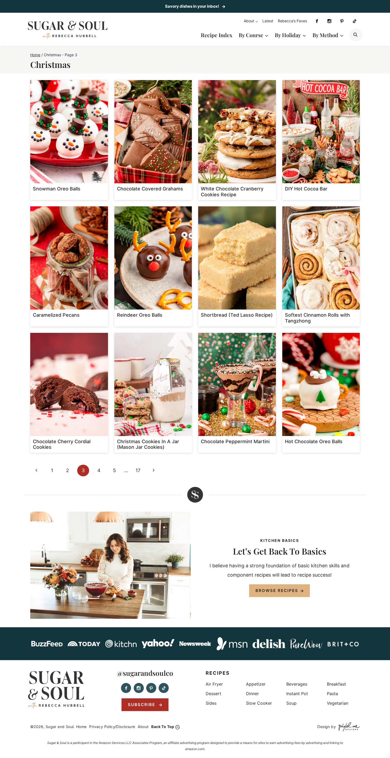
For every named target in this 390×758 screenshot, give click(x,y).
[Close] (285, 328)
